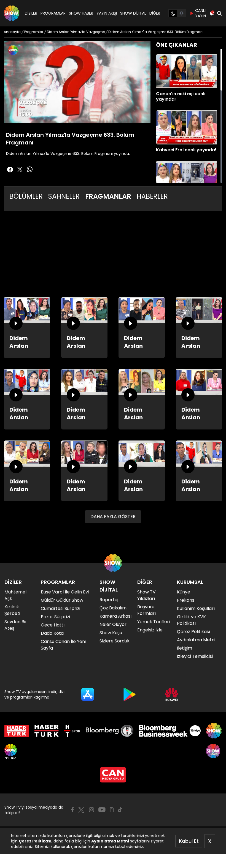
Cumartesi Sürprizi (60, 608)
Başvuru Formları (146, 610)
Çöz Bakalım (113, 608)
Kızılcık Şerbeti (12, 610)
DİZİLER (31, 13)
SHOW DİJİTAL (133, 13)
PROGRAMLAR (53, 13)
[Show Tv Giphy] (112, 809)
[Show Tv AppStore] (87, 694)
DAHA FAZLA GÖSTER (113, 516)
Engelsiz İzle (150, 630)
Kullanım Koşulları (196, 608)
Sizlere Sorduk (114, 641)
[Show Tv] (11, 13)
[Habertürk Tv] (46, 731)
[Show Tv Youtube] (102, 809)
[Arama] (219, 13)
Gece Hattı (52, 625)
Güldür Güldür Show (62, 600)
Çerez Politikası (35, 841)
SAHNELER (64, 196)
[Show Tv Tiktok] (120, 809)
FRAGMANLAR (108, 196)
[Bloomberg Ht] (109, 731)
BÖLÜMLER (26, 196)
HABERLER (152, 196)
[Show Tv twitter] (20, 169)
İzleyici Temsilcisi (195, 656)
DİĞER (154, 13)
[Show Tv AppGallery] (171, 694)
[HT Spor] (72, 731)
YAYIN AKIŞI (106, 13)
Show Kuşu (110, 632)
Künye (183, 592)
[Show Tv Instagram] (91, 809)
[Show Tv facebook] (10, 169)
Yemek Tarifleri (153, 621)
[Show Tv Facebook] (72, 809)
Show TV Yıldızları (146, 595)
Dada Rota (52, 633)
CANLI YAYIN (200, 13)
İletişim (184, 648)
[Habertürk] (16, 731)
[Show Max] (214, 751)
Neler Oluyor (113, 624)
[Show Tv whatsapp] (30, 169)
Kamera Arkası (115, 616)
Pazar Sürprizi (55, 617)
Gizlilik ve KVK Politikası (191, 620)
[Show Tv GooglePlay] (129, 694)
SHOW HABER (81, 13)
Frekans (185, 600)
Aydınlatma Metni (110, 841)
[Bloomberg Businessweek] (169, 731)
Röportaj (108, 599)
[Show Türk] (10, 751)
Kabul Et (189, 840)
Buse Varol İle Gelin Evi (65, 592)
